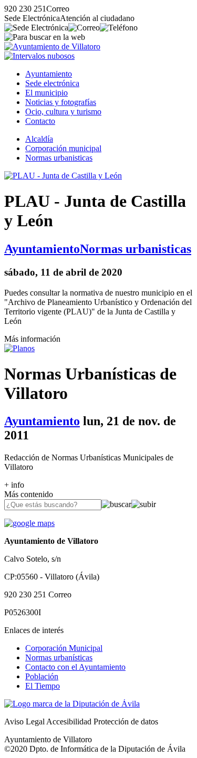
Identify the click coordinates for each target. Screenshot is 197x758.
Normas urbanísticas (58, 657)
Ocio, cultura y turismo (63, 111)
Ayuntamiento (48, 73)
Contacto (40, 121)
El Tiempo (42, 685)
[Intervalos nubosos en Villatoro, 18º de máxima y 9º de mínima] (39, 55)
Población (41, 676)
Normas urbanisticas (58, 157)
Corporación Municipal (63, 648)
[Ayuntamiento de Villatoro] (52, 46)
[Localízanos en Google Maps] (29, 523)
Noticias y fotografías (60, 102)
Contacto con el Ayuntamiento (75, 666)
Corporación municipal (63, 148)
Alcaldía (39, 138)
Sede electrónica (52, 83)
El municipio (46, 92)
